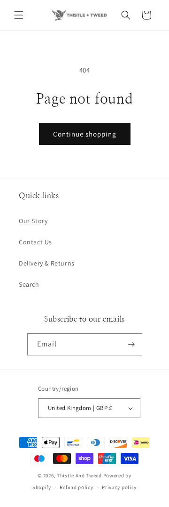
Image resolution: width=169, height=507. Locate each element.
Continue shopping (84, 133)
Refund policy (76, 487)
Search (29, 284)
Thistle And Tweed (79, 475)
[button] (18, 15)
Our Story (33, 221)
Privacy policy (119, 487)
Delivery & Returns (47, 263)
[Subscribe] (131, 344)
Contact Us (35, 242)
